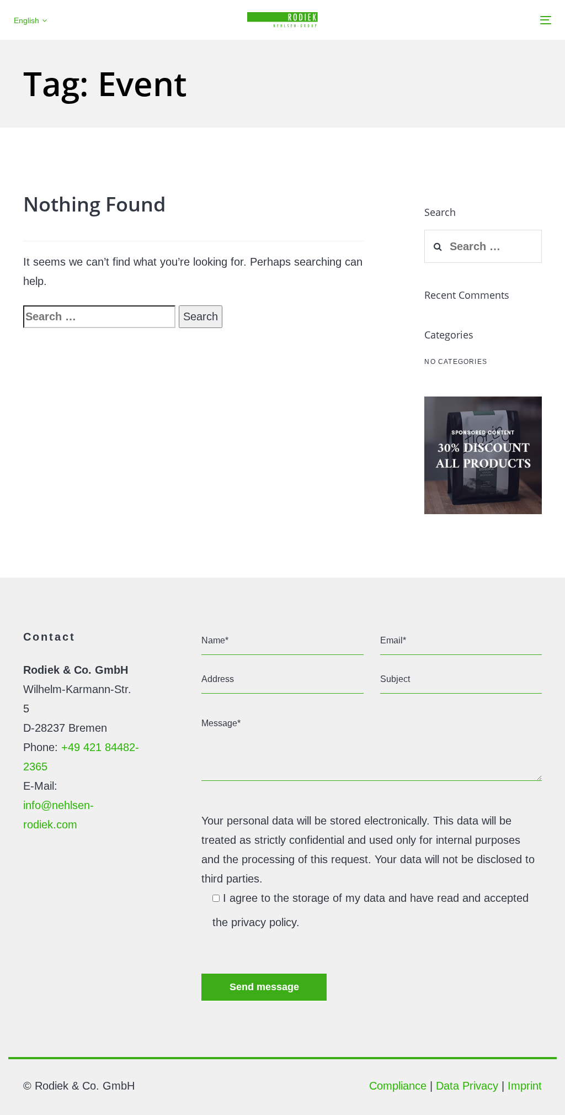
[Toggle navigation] (461, 20)
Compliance (398, 1086)
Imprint (525, 1086)
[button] (30, 20)
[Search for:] (99, 316)
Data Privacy (467, 1086)
